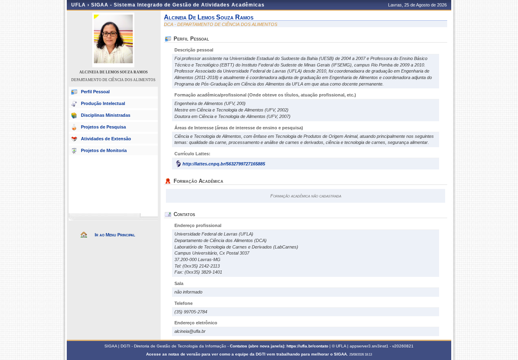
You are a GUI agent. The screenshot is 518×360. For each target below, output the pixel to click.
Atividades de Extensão (106, 138)
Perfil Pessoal (95, 91)
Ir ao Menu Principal (115, 234)
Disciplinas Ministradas (105, 115)
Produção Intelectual (103, 103)
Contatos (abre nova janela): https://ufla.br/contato (279, 346)
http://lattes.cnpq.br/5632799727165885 (224, 163)
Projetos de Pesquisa (103, 126)
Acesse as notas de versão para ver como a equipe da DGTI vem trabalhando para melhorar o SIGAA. (247, 354)
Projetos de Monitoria (104, 150)
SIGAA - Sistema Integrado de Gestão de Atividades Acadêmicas (178, 5)
